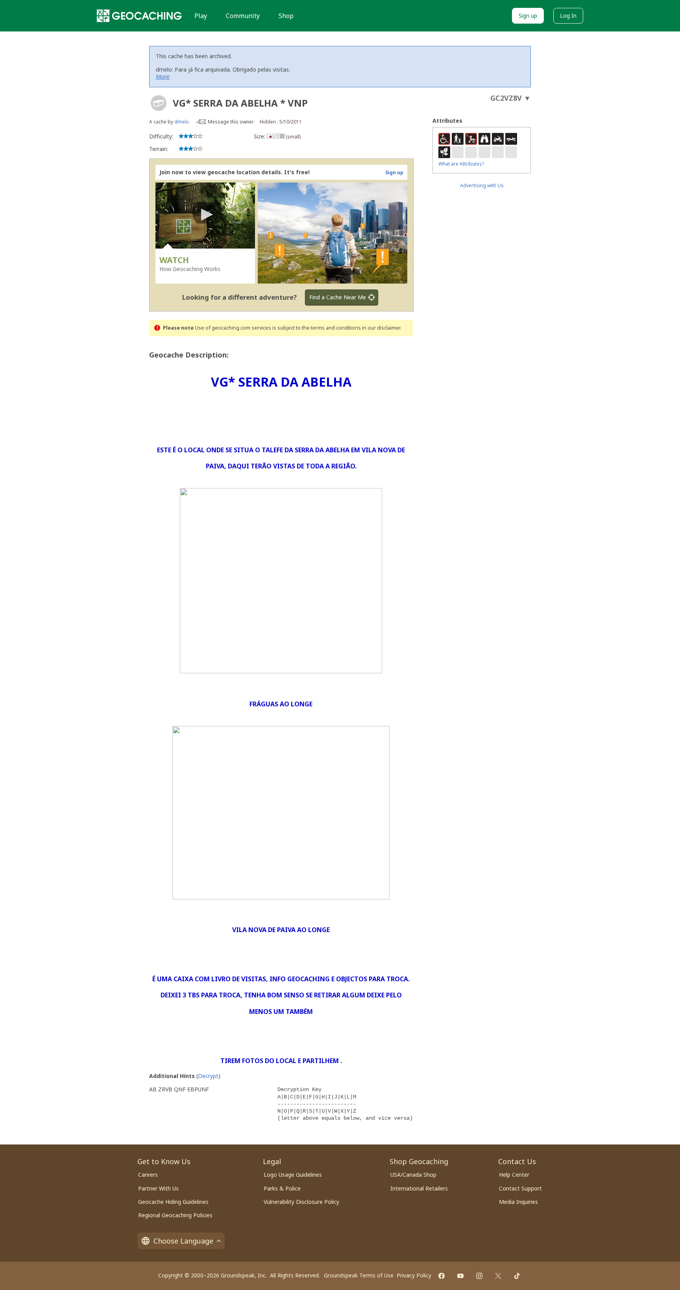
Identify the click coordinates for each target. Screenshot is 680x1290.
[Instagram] (479, 1276)
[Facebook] (441, 1276)
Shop (286, 15)
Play (200, 15)
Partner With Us (158, 1188)
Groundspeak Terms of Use (359, 1275)
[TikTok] (517, 1276)
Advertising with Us (482, 185)
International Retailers (419, 1188)
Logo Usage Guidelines (293, 1174)
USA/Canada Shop (413, 1174)
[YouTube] (460, 1276)
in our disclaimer (381, 327)
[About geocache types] (158, 103)
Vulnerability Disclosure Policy (301, 1201)
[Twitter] (498, 1276)
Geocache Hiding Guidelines (173, 1201)
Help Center (514, 1174)
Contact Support (520, 1188)
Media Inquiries (518, 1201)
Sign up (528, 15)
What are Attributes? (461, 163)
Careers (148, 1174)
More (163, 76)
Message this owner (231, 121)
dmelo (181, 121)
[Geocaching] (139, 16)
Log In (568, 15)
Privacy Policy (414, 1275)
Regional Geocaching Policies (175, 1215)
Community (243, 15)
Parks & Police (282, 1188)
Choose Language (183, 1241)
